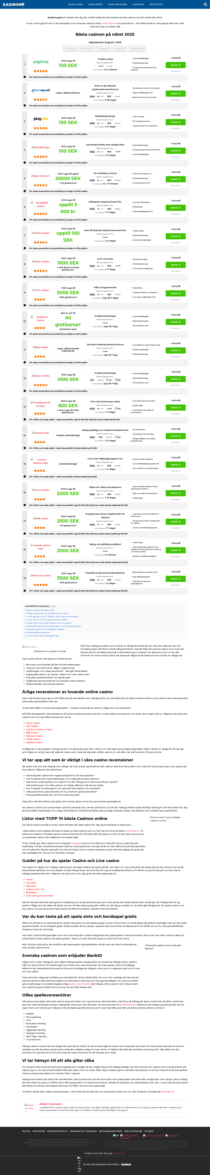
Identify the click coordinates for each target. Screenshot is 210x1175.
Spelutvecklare (133, 1131)
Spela (174, 65)
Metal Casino (33, 739)
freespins (76, 843)
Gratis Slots (156, 4)
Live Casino (70, 48)
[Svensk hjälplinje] (172, 1136)
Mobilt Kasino (86, 48)
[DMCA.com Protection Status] (126, 1164)
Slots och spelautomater (40, 895)
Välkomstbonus (136, 48)
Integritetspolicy (57, 1131)
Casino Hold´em (35, 889)
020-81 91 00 (120, 1153)
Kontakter (39, 1131)
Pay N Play (119, 48)
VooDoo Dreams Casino (39, 729)
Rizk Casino (32, 726)
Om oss (26, 1131)
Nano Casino (33, 723)
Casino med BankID (117, 4)
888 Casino (32, 732)
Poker (29, 879)
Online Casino (75, 4)
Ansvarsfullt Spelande (83, 1131)
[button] (205, 4)
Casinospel (138, 4)
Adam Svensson (50, 1104)
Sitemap (149, 1131)
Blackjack (31, 892)
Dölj (52, 606)
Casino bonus (95, 4)
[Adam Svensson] (29, 1108)
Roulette (31, 882)
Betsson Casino (34, 736)
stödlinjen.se (167, 1091)
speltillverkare (128, 1004)
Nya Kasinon (103, 48)
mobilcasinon (132, 830)
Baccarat (31, 886)
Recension (175, 71)
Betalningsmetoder (110, 1131)
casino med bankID (80, 984)
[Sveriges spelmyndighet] (154, 1136)
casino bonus (108, 23)
